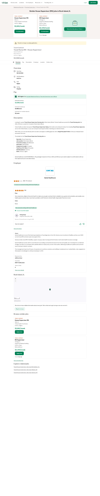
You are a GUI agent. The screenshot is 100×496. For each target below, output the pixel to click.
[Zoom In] (15, 279)
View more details (19, 270)
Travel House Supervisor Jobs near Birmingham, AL (27, 367)
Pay (23, 62)
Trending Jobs (47, 2)
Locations (21, 2)
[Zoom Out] (15, 281)
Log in (85, 2)
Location (42, 62)
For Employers (29, 2)
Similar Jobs (49, 62)
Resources (38, 2)
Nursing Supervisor (30, 7)
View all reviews (18, 228)
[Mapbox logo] (17, 301)
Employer (36, 62)
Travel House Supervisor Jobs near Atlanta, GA (25, 370)
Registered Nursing (18, 7)
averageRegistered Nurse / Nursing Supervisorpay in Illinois (42, 96)
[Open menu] (13, 62)
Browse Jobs (14, 2)
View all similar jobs (18, 360)
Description (29, 62)
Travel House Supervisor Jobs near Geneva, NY (25, 372)
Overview (18, 62)
